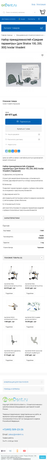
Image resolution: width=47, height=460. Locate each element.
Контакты (31, 19)
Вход (33, 4)
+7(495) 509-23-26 (13, 429)
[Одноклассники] (15, 151)
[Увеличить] (23, 74)
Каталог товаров (11, 28)
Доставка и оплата (8, 19)
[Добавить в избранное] (42, 55)
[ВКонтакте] (12, 151)
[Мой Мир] (18, 151)
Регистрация (41, 4)
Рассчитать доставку (15, 139)
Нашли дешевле (13, 134)
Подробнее (9, 293)
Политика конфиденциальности (22, 458)
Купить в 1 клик (23, 129)
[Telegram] (6, 151)
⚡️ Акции (21, 19)
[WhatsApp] (9, 151)
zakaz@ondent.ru (15, 434)
